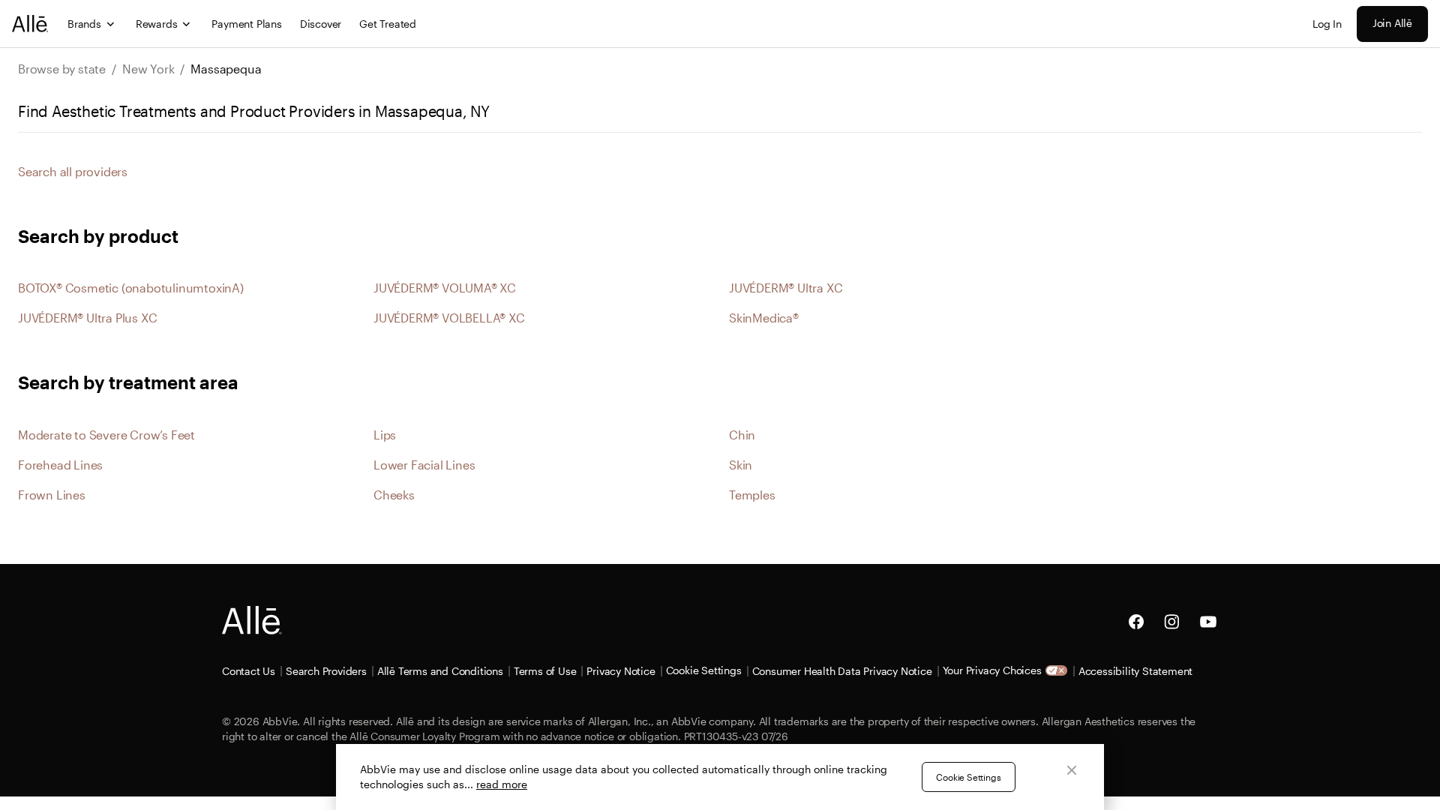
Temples (752, 495)
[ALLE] (31, 23)
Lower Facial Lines (424, 465)
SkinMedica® (764, 317)
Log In (1327, 23)
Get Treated (387, 23)
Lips (385, 435)
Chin (742, 435)
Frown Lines (52, 495)
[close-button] (1071, 770)
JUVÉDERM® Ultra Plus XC (87, 317)
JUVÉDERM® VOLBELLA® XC (449, 317)
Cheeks (394, 495)
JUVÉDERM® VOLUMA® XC (445, 287)
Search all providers (73, 171)
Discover (320, 23)
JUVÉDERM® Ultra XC (785, 287)
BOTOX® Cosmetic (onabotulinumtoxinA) (131, 287)
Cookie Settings (968, 777)
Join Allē (1392, 22)
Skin (740, 465)
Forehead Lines (60, 465)
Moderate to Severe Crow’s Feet (106, 435)
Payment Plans (246, 23)
